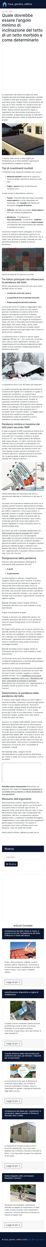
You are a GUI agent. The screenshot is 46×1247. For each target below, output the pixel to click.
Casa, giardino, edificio (19, 4)
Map (30, 1239)
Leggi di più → (13, 982)
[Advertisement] (23, 67)
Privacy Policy (38, 1239)
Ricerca (12, 864)
